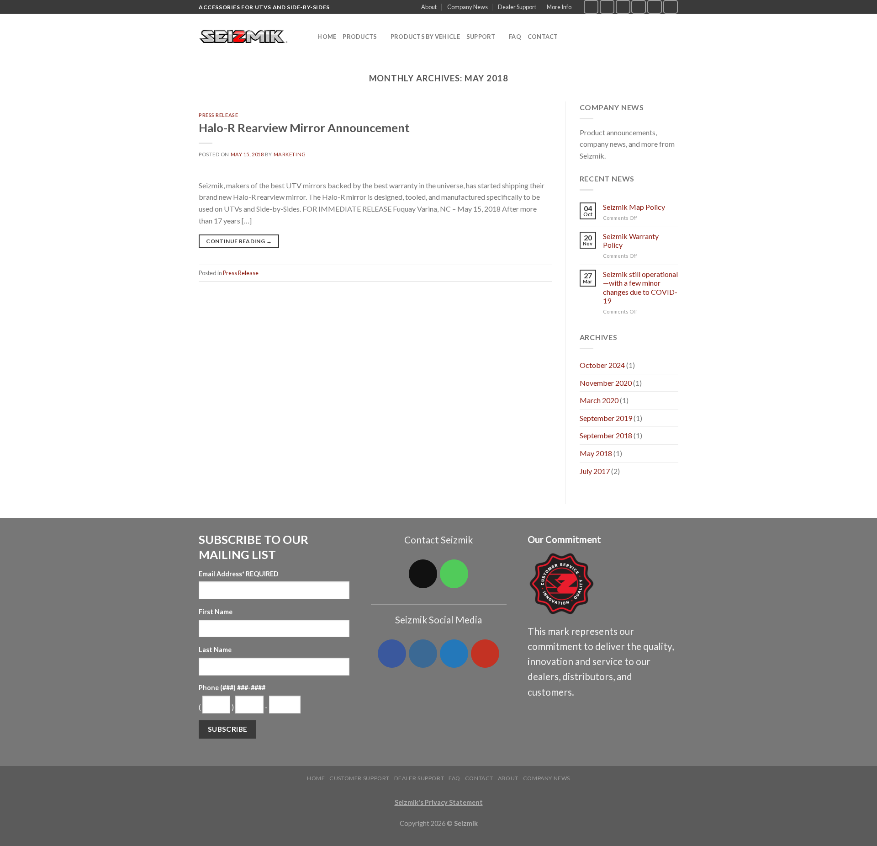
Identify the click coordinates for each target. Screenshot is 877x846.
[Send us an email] (638, 6)
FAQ (515, 36)
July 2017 (595, 471)
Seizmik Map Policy (634, 206)
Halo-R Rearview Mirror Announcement (304, 127)
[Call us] (654, 6)
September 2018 (606, 435)
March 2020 (599, 400)
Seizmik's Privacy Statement (439, 802)
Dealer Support (517, 7)
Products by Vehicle (425, 36)
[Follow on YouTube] (670, 6)
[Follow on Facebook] (591, 6)
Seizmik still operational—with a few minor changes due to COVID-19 (640, 287)
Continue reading (239, 241)
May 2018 (596, 453)
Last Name (215, 650)
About (429, 7)
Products (360, 36)
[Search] (307, 36)
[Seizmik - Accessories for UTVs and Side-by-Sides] (245, 37)
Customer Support (359, 778)
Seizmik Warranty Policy (631, 240)
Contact (543, 36)
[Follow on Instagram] (607, 6)
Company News (467, 7)
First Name (215, 612)
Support (481, 36)
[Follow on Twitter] (623, 6)
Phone (232, 688)
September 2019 (606, 418)
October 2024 (602, 365)
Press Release (218, 115)
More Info (559, 7)
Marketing (290, 154)
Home (326, 36)
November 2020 (606, 382)
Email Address (239, 574)
